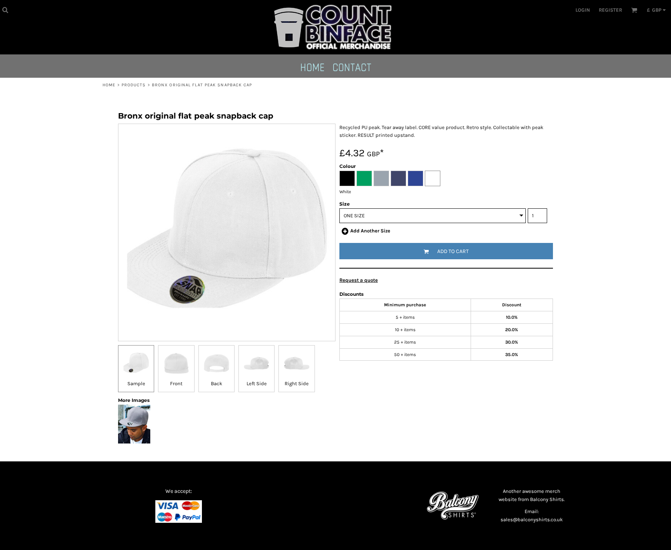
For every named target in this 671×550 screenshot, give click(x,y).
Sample (136, 383)
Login (582, 10)
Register (610, 10)
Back (216, 383)
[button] (5, 10)
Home (109, 84)
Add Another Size (370, 231)
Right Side (297, 383)
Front (176, 383)
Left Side (257, 383)
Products (134, 84)
